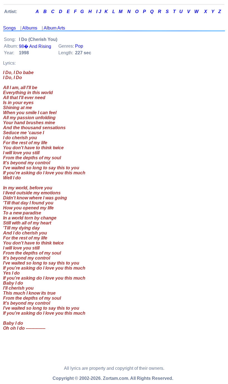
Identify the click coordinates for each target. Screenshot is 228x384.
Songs (9, 28)
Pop (79, 46)
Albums (29, 28)
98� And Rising (35, 46)
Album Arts (54, 28)
